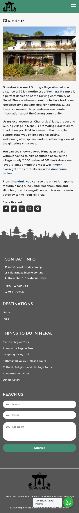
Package (69, 496)
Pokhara (53, 91)
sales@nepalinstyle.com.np (25, 272)
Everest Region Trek (16, 342)
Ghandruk (18, 181)
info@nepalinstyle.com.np (25, 267)
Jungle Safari (11, 379)
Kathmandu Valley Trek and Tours (24, 361)
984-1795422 (16, 291)
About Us (11, 496)
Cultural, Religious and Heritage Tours (27, 367)
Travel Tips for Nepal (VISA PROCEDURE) (40, 496)
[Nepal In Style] (39, 481)
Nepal (6, 312)
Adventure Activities (16, 373)
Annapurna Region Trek (18, 348)
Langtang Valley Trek (16, 354)
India (6, 318)
